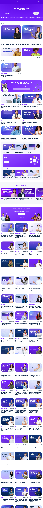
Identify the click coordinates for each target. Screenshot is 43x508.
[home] (17, 2)
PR (14, 17)
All (2, 17)
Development (6, 17)
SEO (17, 17)
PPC (11, 17)
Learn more (6, 162)
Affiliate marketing (31, 17)
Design (26, 17)
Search (36, 13)
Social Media (21, 17)
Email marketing (39, 17)
